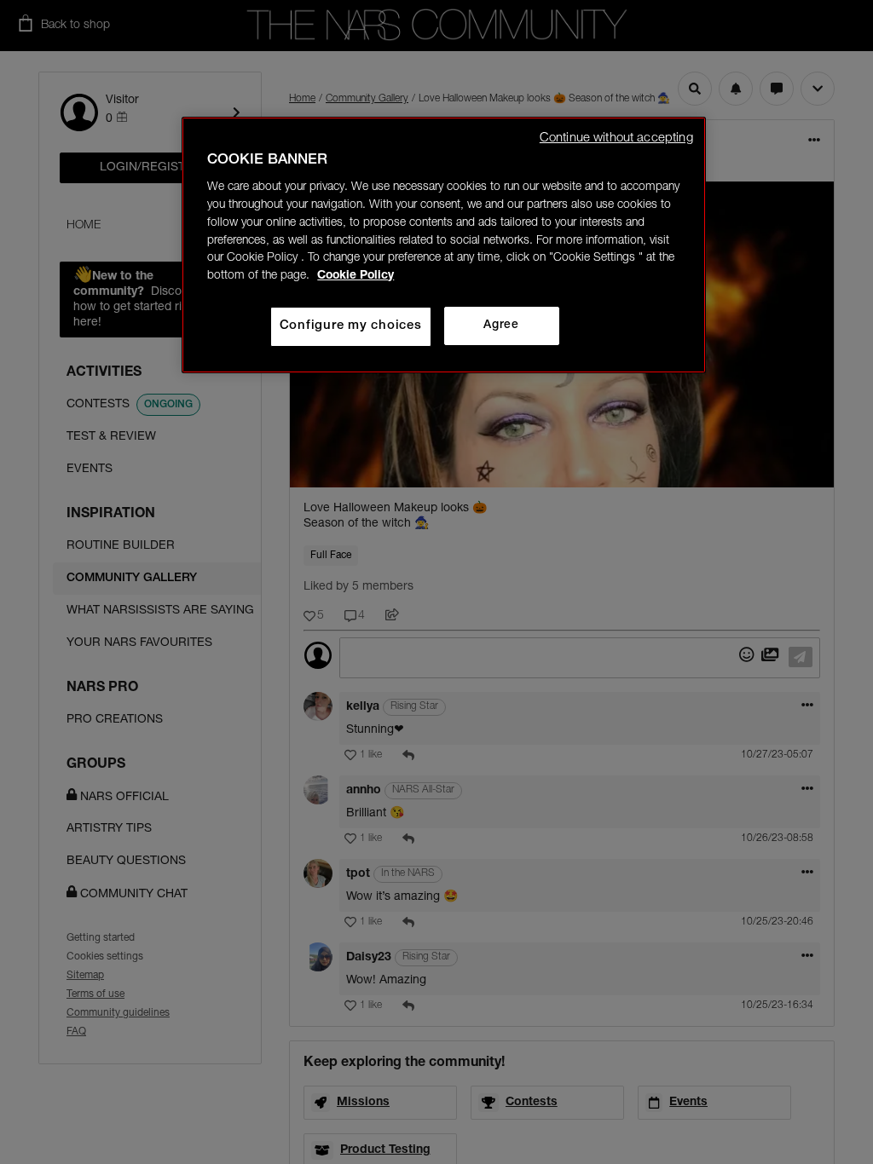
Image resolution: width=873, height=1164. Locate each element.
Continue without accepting (616, 138)
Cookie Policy (355, 276)
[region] (443, 245)
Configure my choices (351, 326)
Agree (500, 325)
